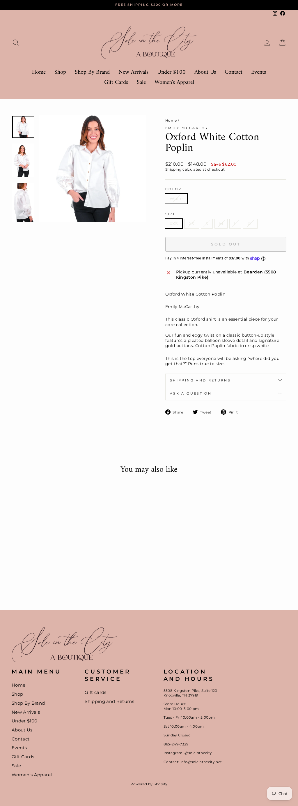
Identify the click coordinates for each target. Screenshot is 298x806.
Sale (141, 82)
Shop (60, 72)
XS (191, 223)
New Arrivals (133, 72)
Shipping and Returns (200, 380)
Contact (233, 72)
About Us (205, 72)
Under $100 (171, 72)
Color (173, 189)
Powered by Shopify (148, 784)
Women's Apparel (174, 82)
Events (258, 72)
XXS (174, 223)
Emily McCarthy (186, 128)
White (176, 198)
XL (250, 223)
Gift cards (96, 692)
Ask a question (191, 393)
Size (170, 214)
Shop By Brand (92, 72)
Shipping (173, 169)
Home (39, 72)
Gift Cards (116, 82)
